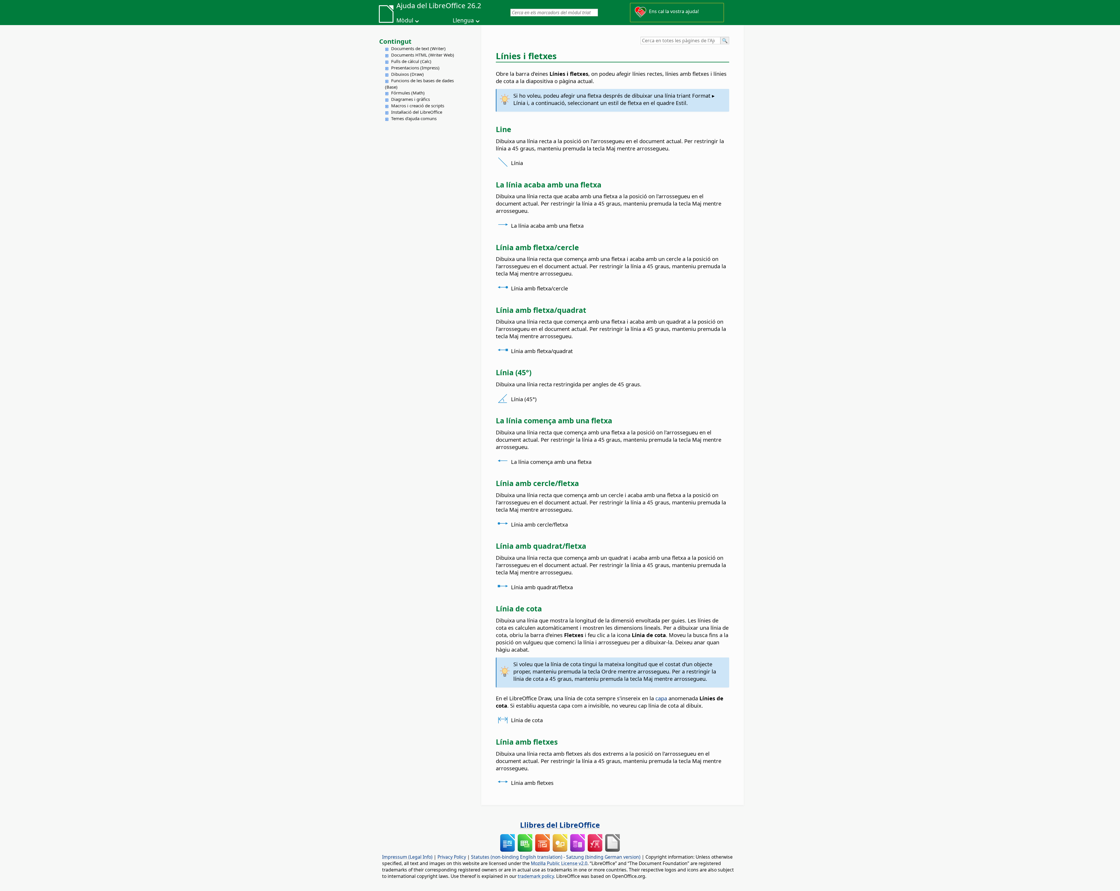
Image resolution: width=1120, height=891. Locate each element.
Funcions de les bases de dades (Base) (419, 84)
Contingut (395, 41)
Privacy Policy (452, 857)
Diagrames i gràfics (410, 99)
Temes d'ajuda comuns (414, 118)
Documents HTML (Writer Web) (422, 55)
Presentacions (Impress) (415, 68)
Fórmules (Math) (408, 93)
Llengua (463, 20)
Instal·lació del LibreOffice (416, 112)
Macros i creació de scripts (417, 105)
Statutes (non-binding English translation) (516, 857)
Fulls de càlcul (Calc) (411, 61)
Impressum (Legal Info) (407, 857)
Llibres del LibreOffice (560, 825)
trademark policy (536, 876)
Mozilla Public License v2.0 (559, 863)
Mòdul (404, 20)
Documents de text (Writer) (418, 48)
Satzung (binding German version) (603, 857)
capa (661, 698)
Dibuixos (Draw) (407, 74)
